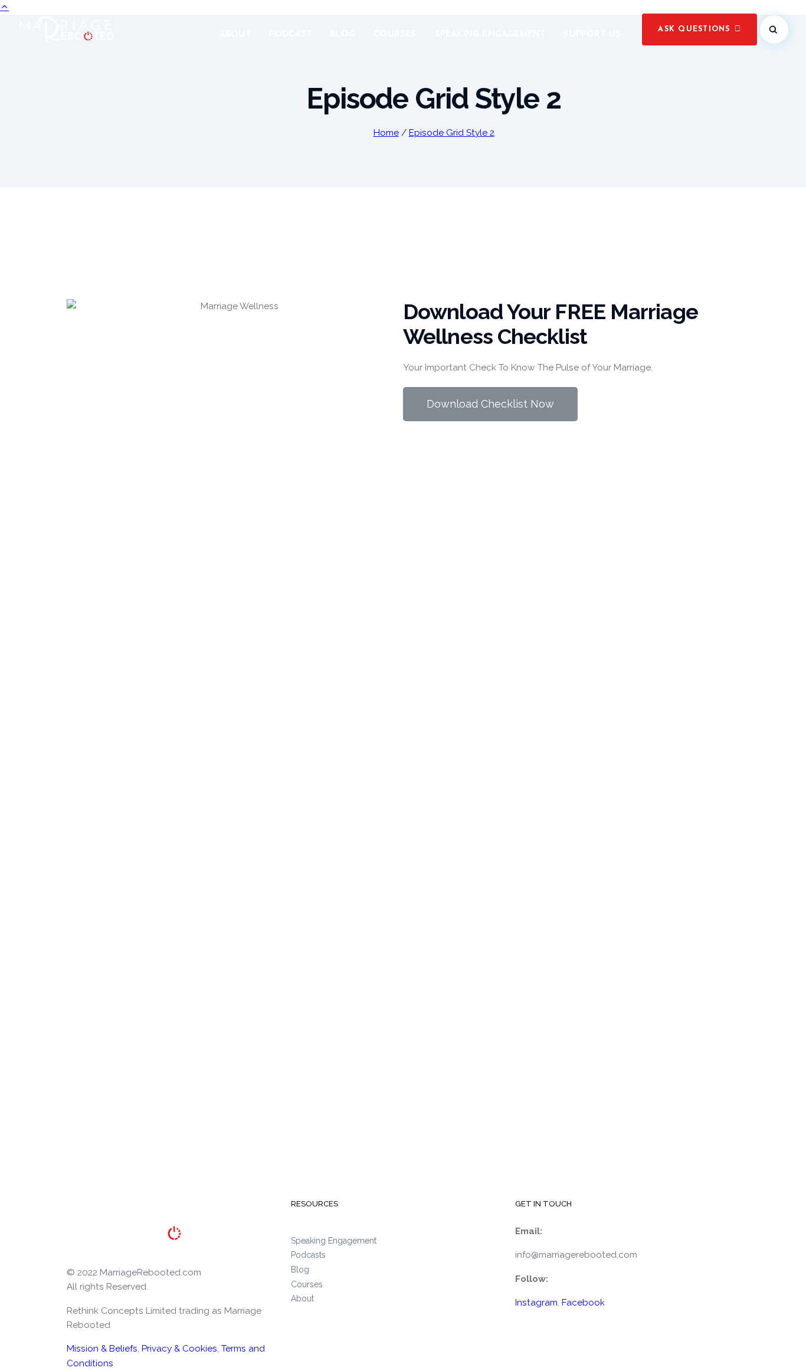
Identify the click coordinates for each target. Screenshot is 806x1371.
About (235, 34)
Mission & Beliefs (102, 1348)
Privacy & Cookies (179, 1348)
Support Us (592, 34)
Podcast (290, 34)
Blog (342, 34)
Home (386, 132)
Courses (394, 34)
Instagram (536, 1302)
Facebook (583, 1302)
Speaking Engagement (490, 34)
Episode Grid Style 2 (451, 132)
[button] (699, 29)
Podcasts (308, 1255)
